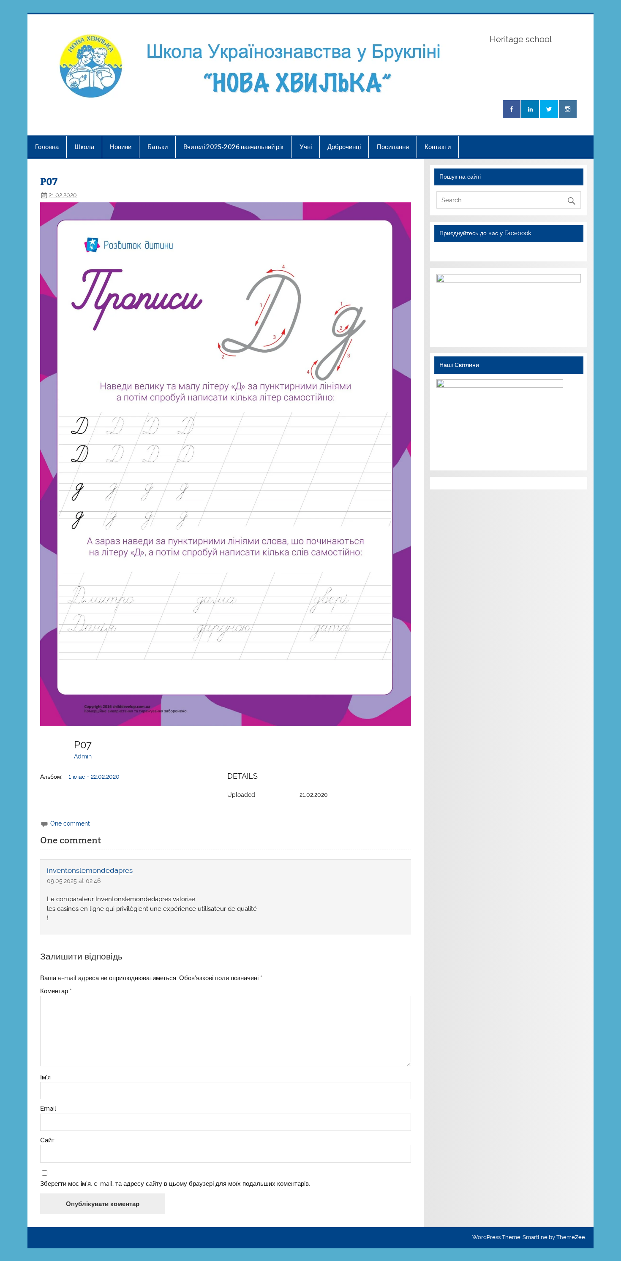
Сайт (47, 1140)
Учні (306, 147)
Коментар (56, 991)
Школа (84, 147)
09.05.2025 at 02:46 (74, 881)
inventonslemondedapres (90, 871)
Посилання (393, 147)
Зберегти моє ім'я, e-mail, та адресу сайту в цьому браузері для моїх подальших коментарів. (175, 1184)
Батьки (157, 147)
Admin (83, 756)
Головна (47, 147)
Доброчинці (344, 147)
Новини (120, 147)
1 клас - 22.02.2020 (94, 776)
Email (48, 1109)
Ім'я (45, 1077)
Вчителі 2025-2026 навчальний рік (233, 147)
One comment (70, 823)
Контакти (438, 147)
